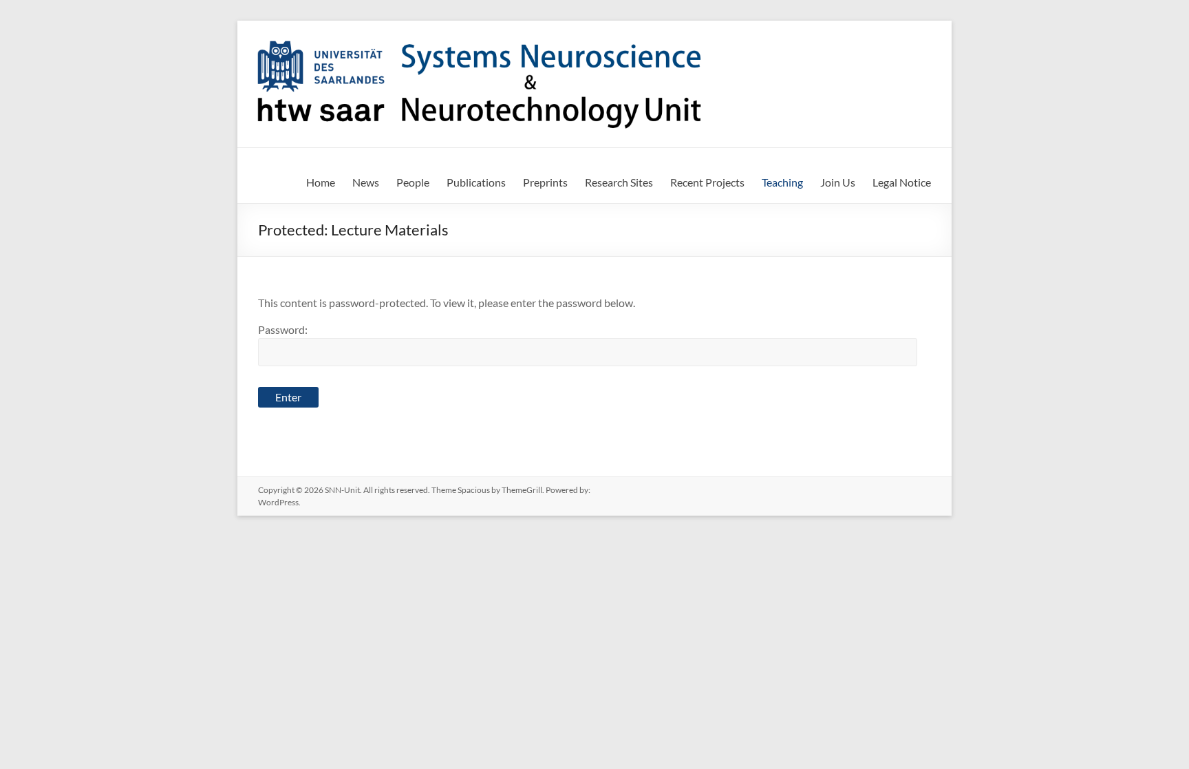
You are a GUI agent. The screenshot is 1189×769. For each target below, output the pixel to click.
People (412, 182)
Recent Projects (707, 182)
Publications (476, 182)
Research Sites (619, 182)
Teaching (782, 182)
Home (320, 182)
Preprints (545, 182)
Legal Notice (901, 182)
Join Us (837, 182)
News (365, 182)
